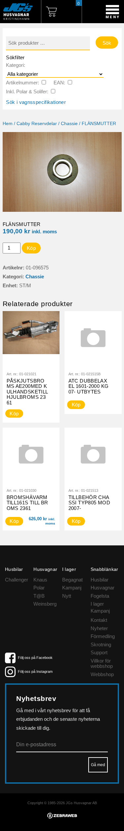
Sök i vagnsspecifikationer (36, 102)
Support (99, 652)
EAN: (59, 82)
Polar (39, 587)
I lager (97, 604)
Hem (8, 123)
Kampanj (71, 587)
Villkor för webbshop (102, 663)
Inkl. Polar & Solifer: (27, 91)
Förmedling (103, 636)
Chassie (69, 123)
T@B (39, 596)
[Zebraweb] (62, 816)
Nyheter (99, 628)
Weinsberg (45, 604)
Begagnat (72, 579)
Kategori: (15, 65)
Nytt (66, 596)
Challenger (16, 579)
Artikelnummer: (22, 82)
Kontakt (99, 620)
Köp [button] (14, 521)
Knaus (40, 579)
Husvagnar (102, 587)
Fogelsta (100, 596)
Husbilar (99, 579)
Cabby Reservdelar (37, 123)
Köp (31, 248)
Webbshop (102, 674)
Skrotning (101, 644)
